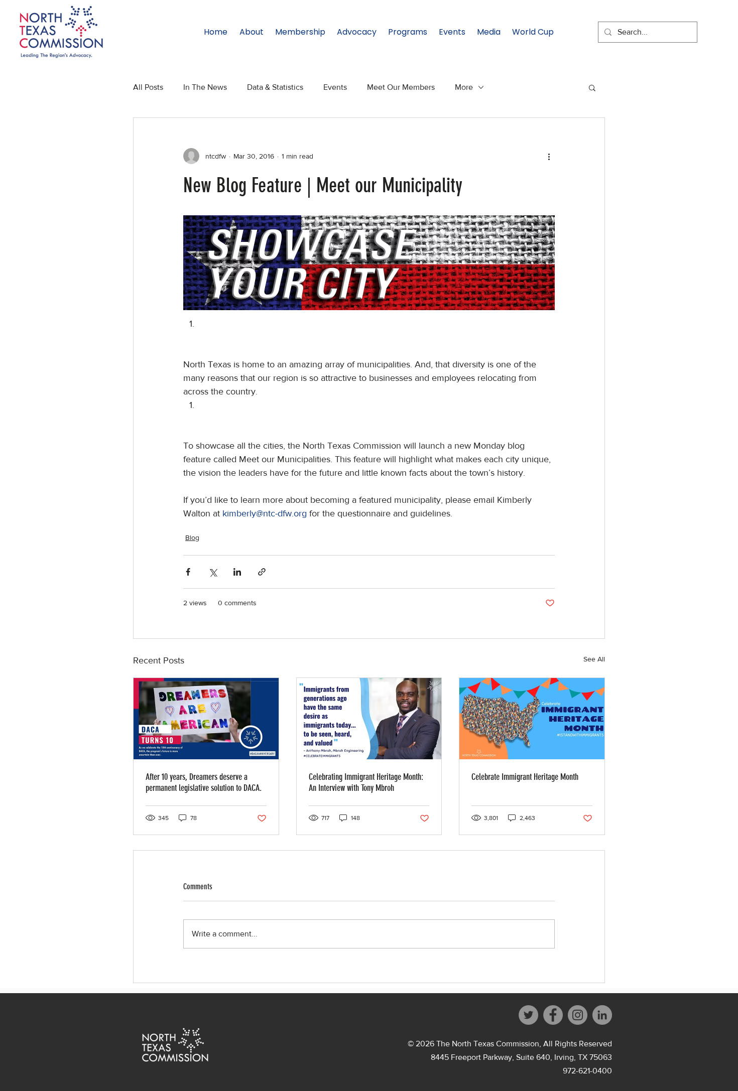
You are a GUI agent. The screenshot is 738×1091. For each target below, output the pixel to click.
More (464, 87)
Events (335, 87)
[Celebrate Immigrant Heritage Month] (531, 718)
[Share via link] (262, 572)
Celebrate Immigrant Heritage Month (524, 776)
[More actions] (549, 156)
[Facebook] (553, 1015)
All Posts (148, 87)
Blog (192, 537)
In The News (205, 87)
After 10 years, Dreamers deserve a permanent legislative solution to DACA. (204, 782)
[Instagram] (577, 1015)
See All (594, 659)
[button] (592, 87)
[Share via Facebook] (188, 572)
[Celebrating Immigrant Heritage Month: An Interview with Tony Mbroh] (369, 718)
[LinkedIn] (602, 1015)
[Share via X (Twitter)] (212, 572)
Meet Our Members (401, 87)
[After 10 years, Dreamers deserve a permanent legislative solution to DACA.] (206, 718)
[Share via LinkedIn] (237, 572)
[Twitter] (528, 1015)
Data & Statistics (275, 87)
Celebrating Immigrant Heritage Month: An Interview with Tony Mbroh (366, 782)
